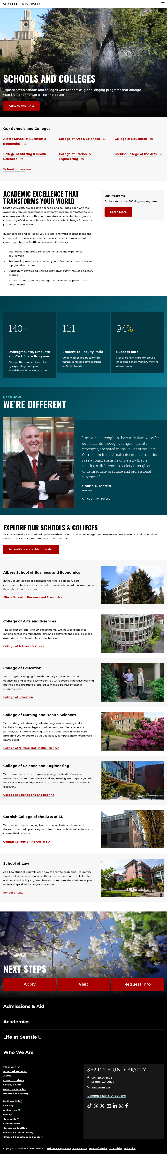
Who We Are (18, 1052)
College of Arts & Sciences (79, 139)
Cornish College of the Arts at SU (26, 841)
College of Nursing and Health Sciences (31, 748)
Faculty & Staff (12, 1084)
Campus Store (11, 1123)
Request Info (137, 984)
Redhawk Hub (11, 1101)
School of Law (14, 169)
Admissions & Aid (21, 106)
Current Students (13, 1080)
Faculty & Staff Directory (18, 1132)
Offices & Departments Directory (23, 1137)
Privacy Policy (79, 1148)
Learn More (118, 211)
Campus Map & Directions (106, 1095)
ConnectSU (9, 1119)
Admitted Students (15, 1071)
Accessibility (115, 1148)
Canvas (7, 1105)
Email (6, 1114)
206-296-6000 (100, 1087)
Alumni (7, 1075)
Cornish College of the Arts (136, 154)
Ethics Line (130, 1148)
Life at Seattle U (22, 1037)
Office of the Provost (96, 498)
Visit (83, 984)
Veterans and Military (16, 1093)
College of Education (131, 139)
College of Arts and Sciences (23, 646)
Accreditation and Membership (31, 549)
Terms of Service (98, 1148)
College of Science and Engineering (28, 794)
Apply (30, 984)
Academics (16, 1021)
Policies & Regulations (59, 1148)
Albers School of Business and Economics (32, 597)
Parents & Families (14, 1089)
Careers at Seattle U (15, 1128)
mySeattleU (10, 1110)
